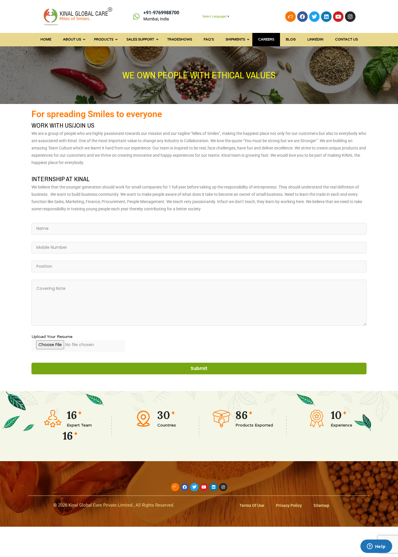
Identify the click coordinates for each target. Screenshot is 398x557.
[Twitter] (314, 16)
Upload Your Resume (52, 336)
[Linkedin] (326, 16)
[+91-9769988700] (136, 16)
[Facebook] (302, 16)
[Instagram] (350, 16)
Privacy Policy (289, 505)
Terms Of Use (251, 505)
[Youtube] (338, 16)
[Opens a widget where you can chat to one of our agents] (376, 547)
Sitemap (321, 505)
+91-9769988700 (161, 12)
